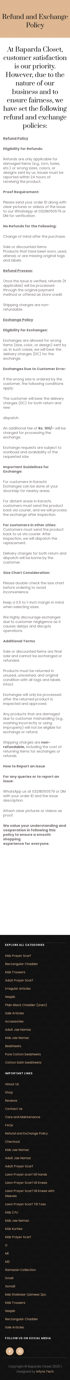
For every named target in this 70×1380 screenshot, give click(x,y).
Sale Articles (14, 1013)
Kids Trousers (15, 972)
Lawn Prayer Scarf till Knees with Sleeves (29, 1193)
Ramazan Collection (20, 1270)
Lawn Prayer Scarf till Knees (26, 1182)
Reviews (11, 1100)
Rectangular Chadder (21, 964)
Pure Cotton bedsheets (23, 1054)
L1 (6, 1245)
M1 (7, 1253)
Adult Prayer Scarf (19, 980)
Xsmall (10, 1286)
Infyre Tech (45, 1371)
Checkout (12, 1141)
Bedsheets (13, 1046)
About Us (12, 1084)
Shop (9, 1092)
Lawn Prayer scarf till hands (26, 1174)
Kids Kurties (13, 1229)
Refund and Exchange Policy (26, 1133)
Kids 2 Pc (11, 1212)
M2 (7, 1261)
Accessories (14, 1021)
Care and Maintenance (22, 1117)
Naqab (10, 997)
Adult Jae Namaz (18, 1029)
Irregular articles (18, 988)
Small (9, 1278)
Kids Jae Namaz (17, 1038)
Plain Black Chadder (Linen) (26, 1005)
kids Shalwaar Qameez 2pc (25, 1294)
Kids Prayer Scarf (18, 955)
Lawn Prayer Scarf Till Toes (25, 1204)
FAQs (9, 1125)
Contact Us (13, 1109)
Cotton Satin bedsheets (23, 1062)
